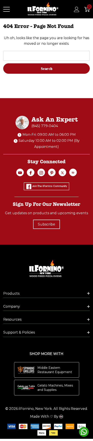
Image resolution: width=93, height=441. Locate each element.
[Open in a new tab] (62, 172)
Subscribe (46, 224)
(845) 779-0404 (44, 126)
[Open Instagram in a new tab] (41, 172)
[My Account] (74, 9)
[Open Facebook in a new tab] (30, 172)
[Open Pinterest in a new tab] (51, 172)
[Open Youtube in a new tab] (20, 172)
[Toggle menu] (6, 9)
